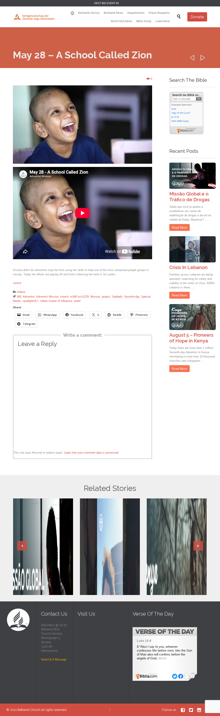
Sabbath (117, 296)
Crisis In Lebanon (188, 267)
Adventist (29, 296)
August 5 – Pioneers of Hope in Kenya (191, 338)
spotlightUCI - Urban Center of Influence (47, 301)
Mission (95, 296)
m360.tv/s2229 (79, 296)
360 (19, 296)
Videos (21, 292)
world (77, 301)
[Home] (72, 13)
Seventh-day (131, 296)
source (17, 283)
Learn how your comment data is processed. (91, 452)
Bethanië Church (29, 709)
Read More (179, 227)
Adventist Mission (47, 296)
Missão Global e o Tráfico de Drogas (189, 196)
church (64, 296)
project (106, 296)
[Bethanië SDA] (34, 17)
